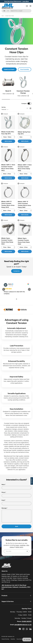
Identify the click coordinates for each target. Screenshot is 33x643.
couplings (22, 545)
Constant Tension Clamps (9, 15)
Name (3, 484)
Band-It (8, 91)
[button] (3, 289)
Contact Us (16, 271)
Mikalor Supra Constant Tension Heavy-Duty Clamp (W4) (24, 241)
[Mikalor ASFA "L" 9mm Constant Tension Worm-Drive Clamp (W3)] (8, 155)
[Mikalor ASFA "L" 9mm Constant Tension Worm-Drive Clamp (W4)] (25, 155)
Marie (10, 284)
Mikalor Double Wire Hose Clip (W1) (7, 133)
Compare (24, 103)
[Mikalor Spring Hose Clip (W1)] (25, 122)
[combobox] (16, 10)
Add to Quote (8, 141)
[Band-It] (8, 82)
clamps (12, 547)
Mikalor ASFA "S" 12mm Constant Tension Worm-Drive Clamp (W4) (24, 204)
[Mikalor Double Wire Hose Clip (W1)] (8, 122)
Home (3, 15)
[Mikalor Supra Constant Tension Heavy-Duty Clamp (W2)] (8, 229)
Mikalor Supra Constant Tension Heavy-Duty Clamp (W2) (7, 241)
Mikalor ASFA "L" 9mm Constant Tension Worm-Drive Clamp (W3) (8, 167)
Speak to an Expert (9, 69)
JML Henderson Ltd (9, 636)
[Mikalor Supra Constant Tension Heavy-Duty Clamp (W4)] (25, 229)
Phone (3, 492)
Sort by (4, 107)
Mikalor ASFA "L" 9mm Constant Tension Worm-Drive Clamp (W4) (25, 167)
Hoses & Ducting (5, 639)
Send (16, 526)
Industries (13, 639)
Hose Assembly (24, 69)
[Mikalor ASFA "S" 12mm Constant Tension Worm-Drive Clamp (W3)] (8, 192)
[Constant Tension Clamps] (23, 82)
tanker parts (19, 547)
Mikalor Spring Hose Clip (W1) (24, 133)
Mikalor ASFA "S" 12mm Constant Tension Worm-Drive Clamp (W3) (7, 204)
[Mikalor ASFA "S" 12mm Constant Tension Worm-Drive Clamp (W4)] (25, 192)
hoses (17, 545)
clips (27, 545)
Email (3, 500)
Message (4, 508)
